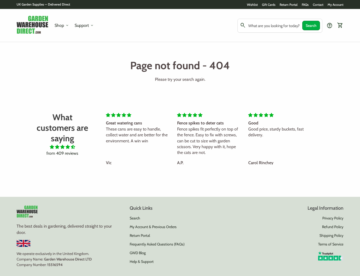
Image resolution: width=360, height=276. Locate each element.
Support (84, 25)
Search (311, 25)
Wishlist (252, 5)
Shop (62, 25)
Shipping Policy (331, 235)
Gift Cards (268, 5)
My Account (335, 5)
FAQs (305, 5)
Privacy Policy (332, 218)
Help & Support (142, 261)
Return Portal (289, 5)
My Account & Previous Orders (153, 226)
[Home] (32, 25)
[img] (62, 147)
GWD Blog (138, 252)
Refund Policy (332, 226)
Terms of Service (330, 244)
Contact (318, 5)
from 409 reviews (62, 153)
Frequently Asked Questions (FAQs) (157, 244)
